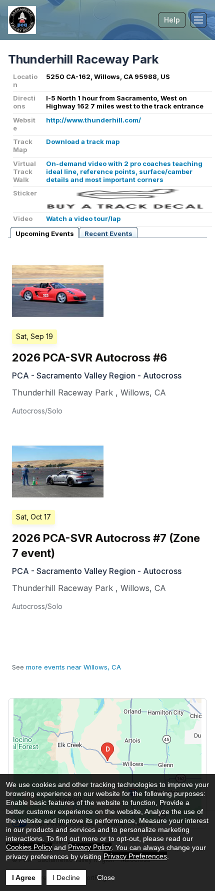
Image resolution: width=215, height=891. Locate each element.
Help (172, 20)
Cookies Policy (29, 847)
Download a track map (83, 142)
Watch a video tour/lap (83, 218)
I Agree (24, 878)
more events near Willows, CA (73, 667)
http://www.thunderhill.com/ (93, 120)
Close (106, 878)
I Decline (66, 878)
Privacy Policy (90, 847)
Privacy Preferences (135, 856)
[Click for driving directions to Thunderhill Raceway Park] (108, 761)
